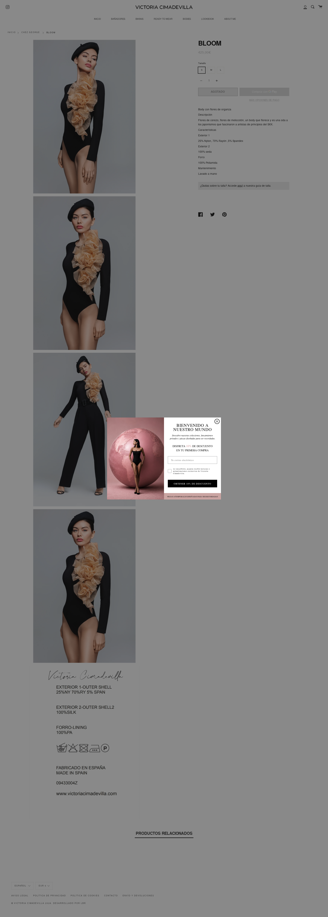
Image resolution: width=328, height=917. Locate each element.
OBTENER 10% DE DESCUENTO (192, 483)
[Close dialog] (217, 421)
